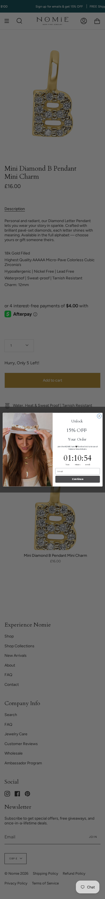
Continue (77, 479)
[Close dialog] (99, 416)
